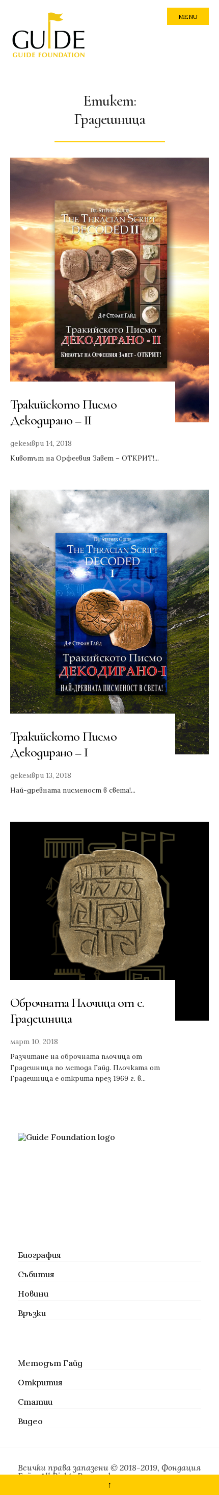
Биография (39, 1255)
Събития (36, 1274)
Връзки (32, 1313)
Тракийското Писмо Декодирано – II (63, 412)
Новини (33, 1293)
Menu (188, 16)
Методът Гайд (50, 1363)
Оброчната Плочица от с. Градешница (77, 1010)
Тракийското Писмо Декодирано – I (63, 744)
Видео (30, 1421)
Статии (35, 1402)
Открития (40, 1382)
